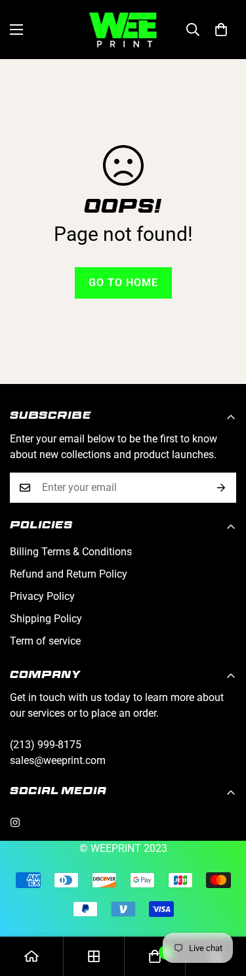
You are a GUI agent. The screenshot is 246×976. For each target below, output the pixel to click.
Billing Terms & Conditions (71, 551)
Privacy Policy (42, 596)
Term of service (45, 641)
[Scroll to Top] (222, 906)
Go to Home (123, 282)
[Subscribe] (221, 488)
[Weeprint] (123, 29)
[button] (221, 29)
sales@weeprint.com (58, 760)
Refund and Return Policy (68, 574)
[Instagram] (15, 822)
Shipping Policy (46, 618)
